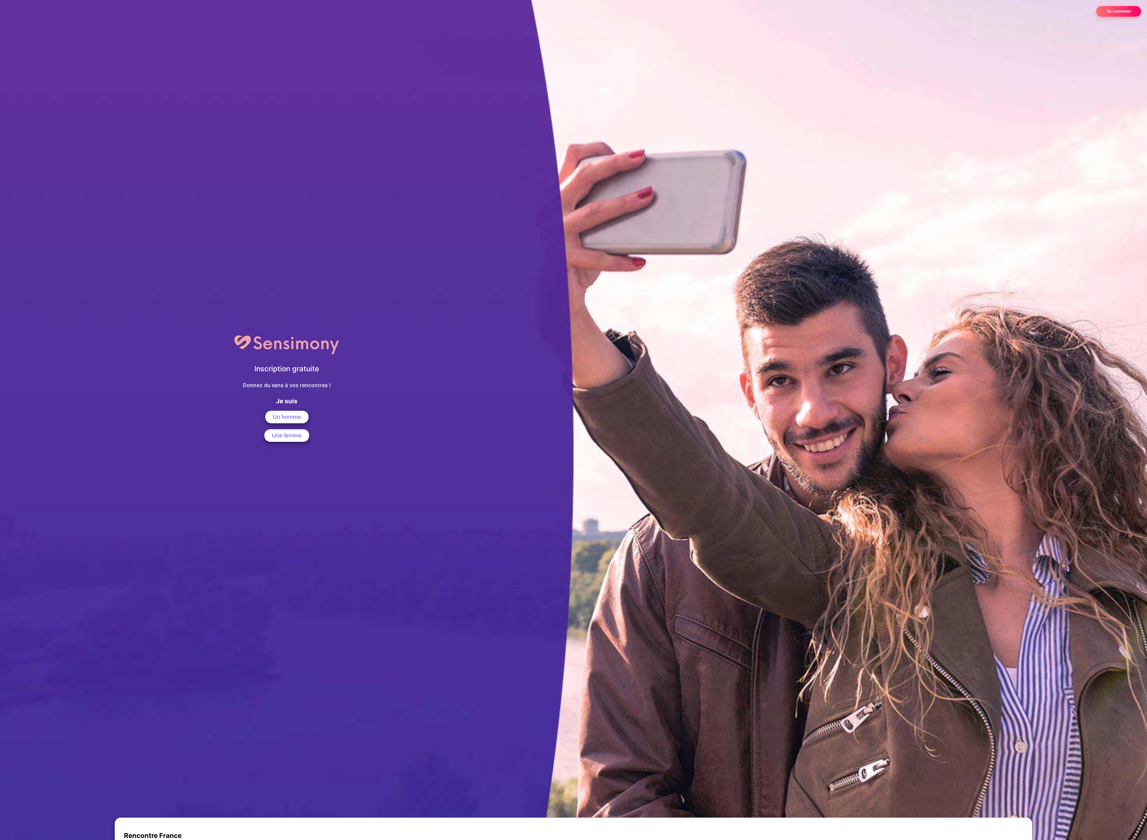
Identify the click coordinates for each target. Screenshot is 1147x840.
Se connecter (1119, 11)
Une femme (287, 435)
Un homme (287, 417)
